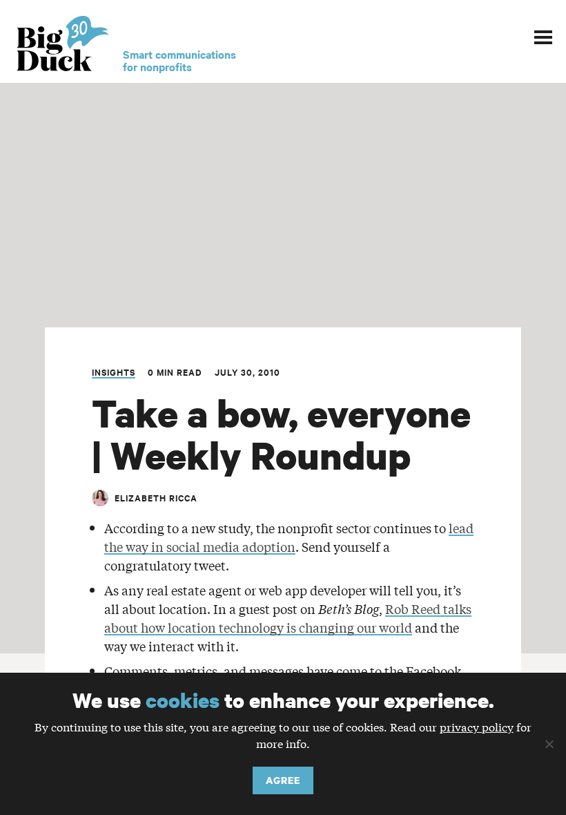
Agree (283, 780)
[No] (549, 744)
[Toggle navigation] (543, 35)
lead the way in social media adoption (289, 537)
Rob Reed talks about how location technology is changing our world (287, 618)
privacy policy (477, 726)
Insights (113, 371)
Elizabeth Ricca (156, 497)
